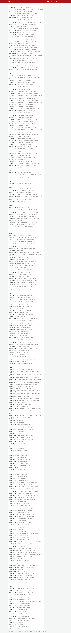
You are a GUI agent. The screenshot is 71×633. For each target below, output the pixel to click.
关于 (52, 1)
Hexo (31, 631)
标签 (61, 1)
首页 (48, 1)
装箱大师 (10, 1)
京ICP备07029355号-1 (43, 631)
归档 (57, 1)
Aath (38, 631)
